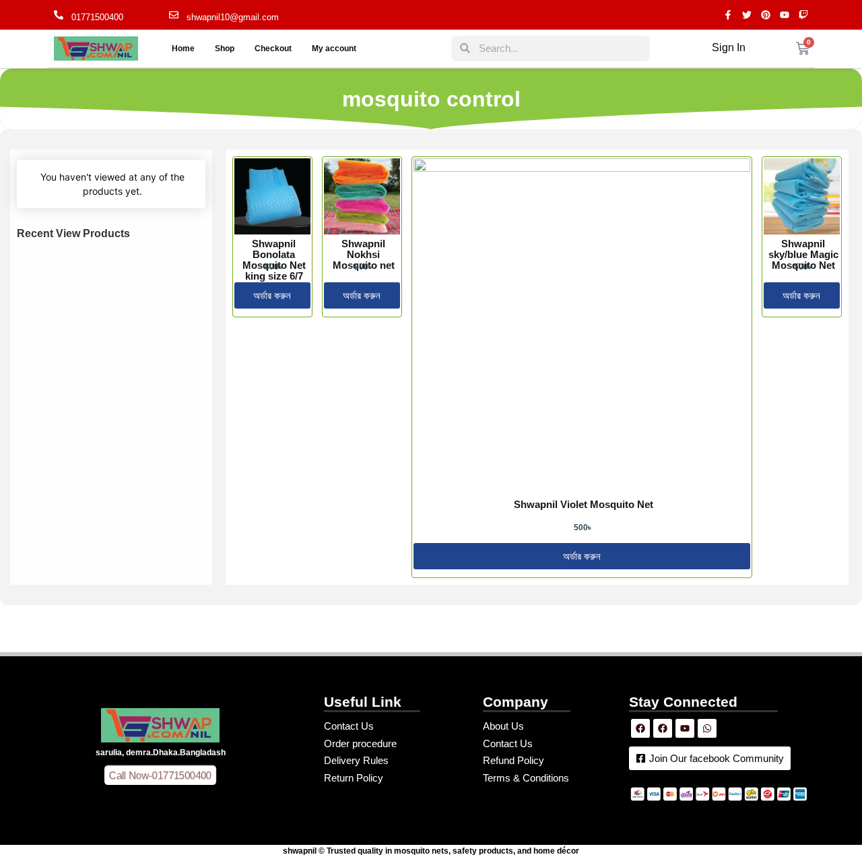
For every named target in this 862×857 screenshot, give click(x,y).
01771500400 (97, 17)
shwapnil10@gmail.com (233, 17)
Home (183, 48)
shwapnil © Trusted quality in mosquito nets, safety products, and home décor (431, 851)
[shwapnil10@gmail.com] (173, 15)
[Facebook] (640, 728)
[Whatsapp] (707, 728)
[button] (160, 775)
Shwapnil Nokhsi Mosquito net (364, 254)
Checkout (273, 48)
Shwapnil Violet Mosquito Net (583, 504)
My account (334, 48)
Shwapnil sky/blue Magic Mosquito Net (803, 254)
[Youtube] (684, 728)
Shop (224, 48)
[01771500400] (58, 15)
